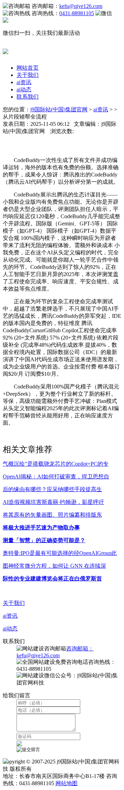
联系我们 (28, 97)
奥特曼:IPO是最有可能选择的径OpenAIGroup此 (60, 553)
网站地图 (66, 783)
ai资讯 (24, 82)
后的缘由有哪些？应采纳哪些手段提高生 (52, 489)
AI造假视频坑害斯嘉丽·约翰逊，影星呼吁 (53, 502)
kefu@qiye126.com (80, 6)
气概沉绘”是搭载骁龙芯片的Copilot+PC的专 (55, 464)
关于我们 (28, 75)
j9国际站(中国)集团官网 (58, 109)
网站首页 (28, 68)
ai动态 (24, 89)
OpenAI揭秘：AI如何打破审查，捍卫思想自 (56, 476)
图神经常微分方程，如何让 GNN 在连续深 (54, 566)
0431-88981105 (76, 13)
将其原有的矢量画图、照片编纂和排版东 (52, 515)
